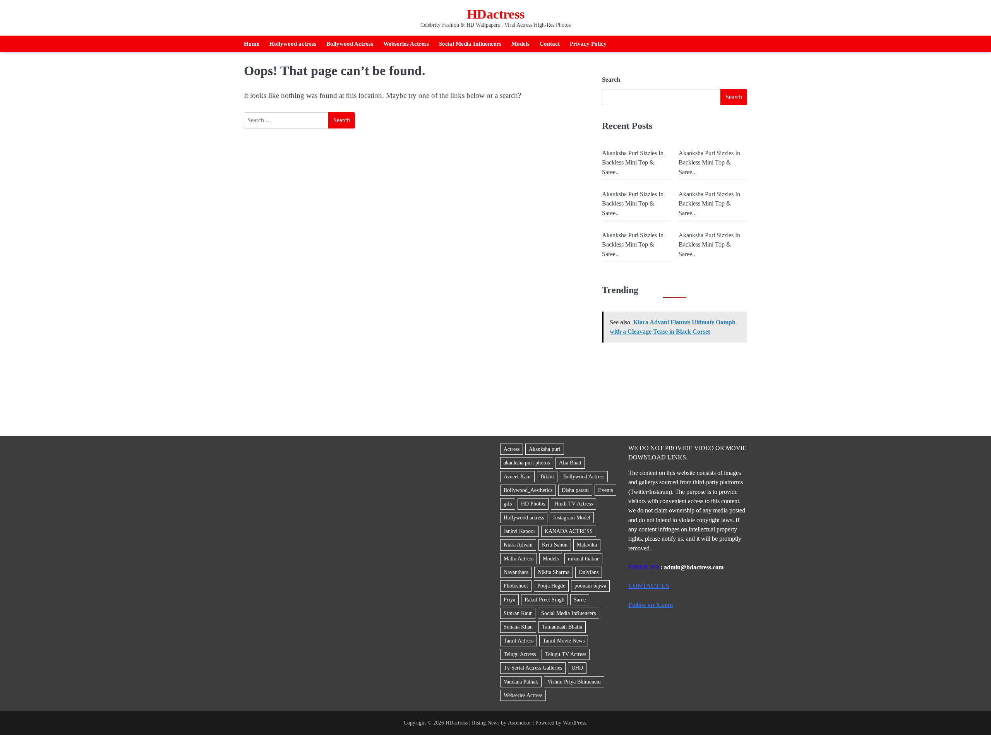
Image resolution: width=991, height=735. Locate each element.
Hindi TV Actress (573, 503)
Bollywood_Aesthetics (528, 490)
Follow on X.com (650, 604)
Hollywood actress (292, 43)
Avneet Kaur (517, 476)
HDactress (496, 14)
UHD (577, 668)
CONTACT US (648, 586)
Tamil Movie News (564, 640)
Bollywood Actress (349, 43)
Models (520, 43)
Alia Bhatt (570, 462)
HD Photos (533, 503)
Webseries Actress (406, 43)
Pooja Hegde (551, 586)
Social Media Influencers (470, 43)
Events (605, 490)
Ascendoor (519, 723)
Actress (512, 449)
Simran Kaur (518, 613)
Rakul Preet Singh (544, 599)
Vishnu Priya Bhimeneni (574, 681)
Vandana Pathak (521, 681)
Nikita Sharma (553, 572)
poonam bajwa (590, 586)
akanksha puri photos (527, 462)
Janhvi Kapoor (519, 531)
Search (611, 79)
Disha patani (575, 490)
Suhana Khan (518, 627)
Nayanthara (516, 572)
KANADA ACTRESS (569, 531)
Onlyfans (588, 572)
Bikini (547, 476)
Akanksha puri (545, 449)
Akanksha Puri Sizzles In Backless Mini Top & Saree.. (633, 163)
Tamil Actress (518, 640)
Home (251, 43)
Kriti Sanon (555, 544)
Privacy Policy (588, 43)
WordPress (574, 723)
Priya (509, 599)
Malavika (587, 544)
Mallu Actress (518, 558)
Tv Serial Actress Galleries (533, 668)
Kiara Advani (518, 544)
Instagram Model (571, 517)
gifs (508, 503)
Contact (550, 43)
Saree (580, 599)
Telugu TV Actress (565, 654)
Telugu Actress (520, 654)
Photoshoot (516, 586)
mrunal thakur (583, 558)
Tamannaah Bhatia (562, 627)
